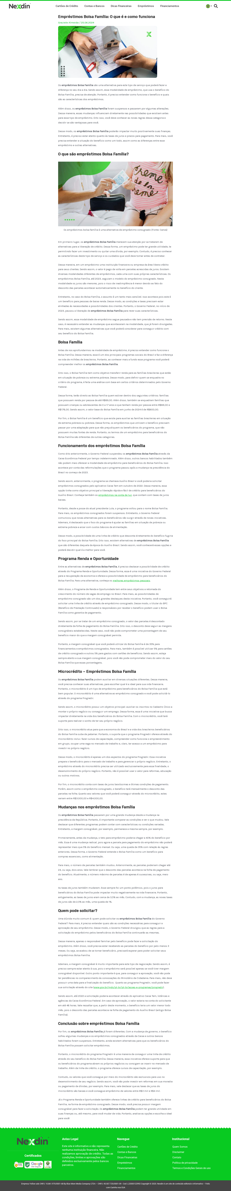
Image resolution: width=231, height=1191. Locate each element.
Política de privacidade (185, 1162)
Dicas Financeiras (121, 6)
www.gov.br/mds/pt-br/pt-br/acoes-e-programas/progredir (128, 987)
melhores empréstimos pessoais (131, 580)
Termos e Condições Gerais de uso (191, 1168)
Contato (176, 1157)
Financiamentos (169, 6)
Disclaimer (178, 1152)
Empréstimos (146, 6)
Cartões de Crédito (67, 6)
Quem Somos (179, 1146)
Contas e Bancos (94, 6)
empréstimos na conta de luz (115, 495)
